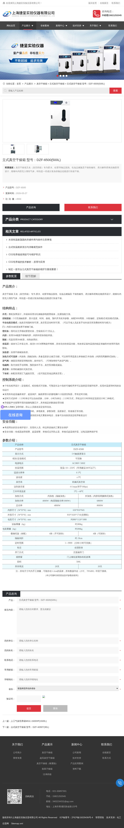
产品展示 (26, 25)
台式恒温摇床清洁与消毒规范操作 (25, 247)
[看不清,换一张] (61, 696)
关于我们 (94, 25)
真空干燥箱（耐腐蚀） (47, 763)
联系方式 (106, 758)
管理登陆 (99, 817)
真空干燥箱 (42, 83)
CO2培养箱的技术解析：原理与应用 (26, 262)
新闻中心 (60, 25)
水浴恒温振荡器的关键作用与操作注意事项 (30, 239)
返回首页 (92, 3)
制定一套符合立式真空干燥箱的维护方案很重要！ (33, 269)
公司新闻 (77, 752)
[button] (6, 55)
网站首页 (11, 25)
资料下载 (77, 769)
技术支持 (77, 25)
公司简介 (17, 752)
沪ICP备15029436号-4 (82, 817)
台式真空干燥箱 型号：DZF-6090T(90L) (30, 727)
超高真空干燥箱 (47, 758)
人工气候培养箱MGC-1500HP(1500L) (29, 721)
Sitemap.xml (17, 823)
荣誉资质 (17, 758)
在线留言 (104, 3)
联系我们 (116, 3)
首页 (19, 83)
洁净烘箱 (47, 774)
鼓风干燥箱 (47, 769)
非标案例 (45, 25)
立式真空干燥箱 (57, 83)
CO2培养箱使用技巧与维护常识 (24, 254)
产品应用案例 (76, 763)
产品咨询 (31, 207)
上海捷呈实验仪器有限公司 (27, 3)
